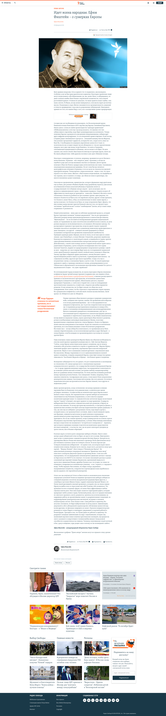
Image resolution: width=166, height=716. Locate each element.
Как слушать (60, 699)
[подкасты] (153, 3)
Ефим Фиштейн (59, 21)
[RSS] (109, 700)
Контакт (32, 709)
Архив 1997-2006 (35, 706)
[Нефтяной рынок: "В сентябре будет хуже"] (119, 614)
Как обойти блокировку (63, 703)
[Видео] (148, 3)
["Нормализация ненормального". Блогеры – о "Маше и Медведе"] (47, 614)
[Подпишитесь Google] (84, 700)
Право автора (59, 8)
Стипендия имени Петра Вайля (39, 703)
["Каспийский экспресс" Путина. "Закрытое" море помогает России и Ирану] (83, 582)
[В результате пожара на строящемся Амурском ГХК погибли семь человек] (69, 648)
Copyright (59, 709)
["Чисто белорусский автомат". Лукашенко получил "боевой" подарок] (42, 648)
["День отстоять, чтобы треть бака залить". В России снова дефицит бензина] (96, 648)
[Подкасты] (113, 700)
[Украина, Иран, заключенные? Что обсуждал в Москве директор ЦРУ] (47, 582)
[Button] (93, 30)
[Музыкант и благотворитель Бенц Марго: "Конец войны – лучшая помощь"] (42, 673)
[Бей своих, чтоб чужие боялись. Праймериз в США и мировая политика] (83, 614)
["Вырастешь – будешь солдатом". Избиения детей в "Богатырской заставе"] (96, 673)
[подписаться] (117, 700)
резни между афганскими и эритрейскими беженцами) (73, 276)
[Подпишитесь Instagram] (105, 700)
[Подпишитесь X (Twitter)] (92, 700)
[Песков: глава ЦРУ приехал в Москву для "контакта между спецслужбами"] (69, 673)
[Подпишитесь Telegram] (101, 700)
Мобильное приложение (37, 699)
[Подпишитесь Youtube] (97, 700)
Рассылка (59, 706)
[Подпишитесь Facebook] (88, 700)
